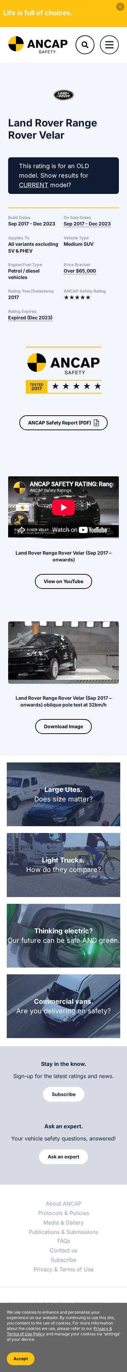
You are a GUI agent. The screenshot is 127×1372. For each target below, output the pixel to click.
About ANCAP (64, 1203)
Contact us (63, 1250)
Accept (21, 1358)
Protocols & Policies (63, 1213)
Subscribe (63, 1259)
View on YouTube (63, 581)
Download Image (63, 726)
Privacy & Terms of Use (63, 1269)
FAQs (63, 1240)
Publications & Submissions (63, 1232)
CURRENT (33, 184)
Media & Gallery (63, 1222)
